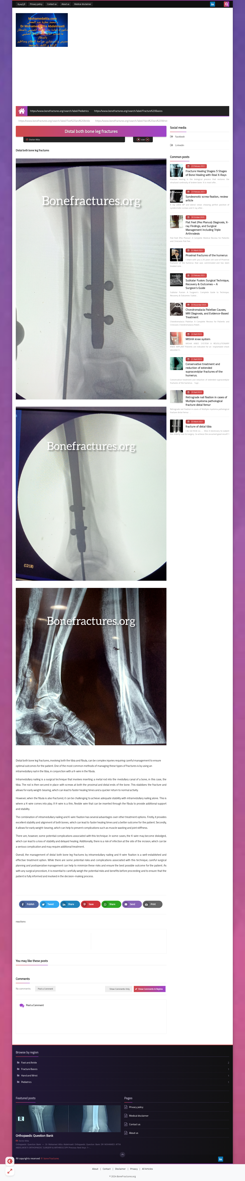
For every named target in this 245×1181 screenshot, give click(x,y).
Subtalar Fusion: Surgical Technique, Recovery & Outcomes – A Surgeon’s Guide (207, 284)
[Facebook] (218, 4)
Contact (107, 1169)
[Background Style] (9, 1171)
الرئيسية (21, 4)
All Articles (147, 1169)
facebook (180, 137)
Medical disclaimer (82, 4)
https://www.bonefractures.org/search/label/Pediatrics (59, 111)
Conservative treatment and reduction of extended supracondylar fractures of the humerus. (204, 369)
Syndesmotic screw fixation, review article (207, 198)
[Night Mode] (9, 1161)
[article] (127, 941)
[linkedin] (212, 4)
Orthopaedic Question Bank (34, 1135)
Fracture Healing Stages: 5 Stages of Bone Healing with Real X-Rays (206, 172)
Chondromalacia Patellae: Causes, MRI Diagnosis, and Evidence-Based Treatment (207, 313)
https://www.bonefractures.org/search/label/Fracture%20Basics (128, 111)
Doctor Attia (24, 1141)
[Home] (21, 111)
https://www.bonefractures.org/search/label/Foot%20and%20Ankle (54, 120)
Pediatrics (26, 1082)
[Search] (226, 4)
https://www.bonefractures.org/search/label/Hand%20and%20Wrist (131, 120)
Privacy (134, 1169)
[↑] (122, 1154)
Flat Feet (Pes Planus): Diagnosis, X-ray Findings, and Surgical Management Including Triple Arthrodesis (207, 227)
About (95, 1169)
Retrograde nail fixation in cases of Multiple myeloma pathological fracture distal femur (206, 400)
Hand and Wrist (29, 1075)
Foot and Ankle (29, 1062)
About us (65, 4)
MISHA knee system (198, 339)
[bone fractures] (42, 30)
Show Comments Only (120, 989)
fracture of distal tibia (198, 426)
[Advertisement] (122, 79)
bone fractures (51, 1158)
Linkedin (179, 145)
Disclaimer (120, 1169)
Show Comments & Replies (150, 989)
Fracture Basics (29, 1069)
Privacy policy (36, 4)
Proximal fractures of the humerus (206, 255)
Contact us (52, 4)
